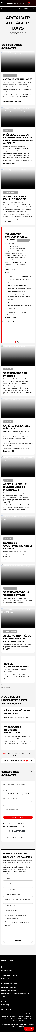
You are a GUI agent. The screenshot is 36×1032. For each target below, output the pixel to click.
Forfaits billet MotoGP (9, 987)
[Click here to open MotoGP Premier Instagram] (2, 1010)
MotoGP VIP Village (9, 990)
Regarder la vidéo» (9, 163)
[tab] (18, 760)
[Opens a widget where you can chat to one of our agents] (29, 1029)
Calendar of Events (14, 9)
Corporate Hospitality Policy (10, 1024)
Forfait (5, 790)
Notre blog (5, 1005)
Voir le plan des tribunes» (12, 101)
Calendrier (5, 979)
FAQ (3, 967)
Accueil (3, 9)
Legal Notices (20, 1026)
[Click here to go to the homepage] (16, 5)
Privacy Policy (23, 1024)
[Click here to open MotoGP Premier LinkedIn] (6, 1010)
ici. (16, 746)
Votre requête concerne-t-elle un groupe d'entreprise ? (16, 917)
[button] (29, 2)
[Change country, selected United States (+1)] (5, 895)
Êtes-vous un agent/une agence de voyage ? (17, 924)
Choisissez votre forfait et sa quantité (15, 784)
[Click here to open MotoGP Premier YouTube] (10, 1010)
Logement (6, 806)
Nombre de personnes (10, 798)
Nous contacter (6, 970)
